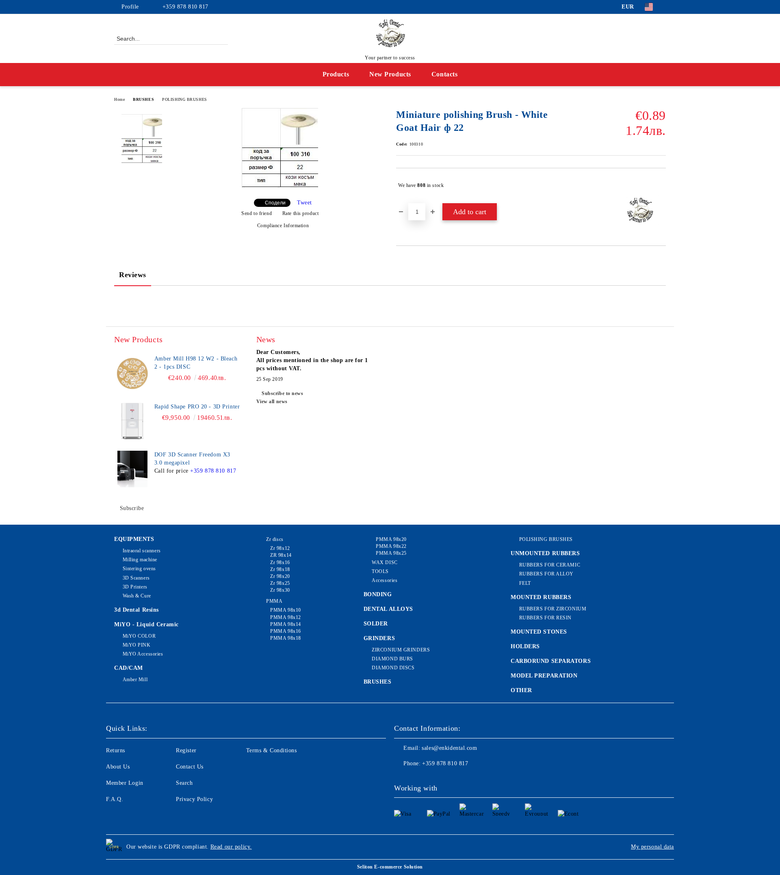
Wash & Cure (137, 596)
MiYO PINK (137, 645)
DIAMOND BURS (392, 659)
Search (184, 783)
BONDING (378, 594)
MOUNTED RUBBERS (541, 597)
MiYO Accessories (143, 654)
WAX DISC (384, 562)
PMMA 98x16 (285, 631)
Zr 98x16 (280, 562)
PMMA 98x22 (391, 546)
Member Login (124, 783)
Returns (115, 750)
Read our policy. (231, 847)
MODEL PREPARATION (544, 676)
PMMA (274, 601)
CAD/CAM (128, 668)
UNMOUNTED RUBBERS (545, 553)
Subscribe (132, 508)
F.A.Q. (114, 799)
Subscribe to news (282, 393)
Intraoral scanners (142, 551)
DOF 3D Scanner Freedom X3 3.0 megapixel (192, 459)
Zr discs (274, 539)
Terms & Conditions (271, 750)
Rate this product (300, 213)
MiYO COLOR (139, 636)
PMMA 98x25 (391, 553)
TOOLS (380, 571)
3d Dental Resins (136, 610)
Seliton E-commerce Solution (390, 867)
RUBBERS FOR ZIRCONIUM (552, 609)
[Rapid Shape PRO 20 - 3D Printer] (132, 421)
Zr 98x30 (280, 590)
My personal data (652, 847)
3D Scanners (136, 578)
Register (186, 750)
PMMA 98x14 (285, 624)
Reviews (132, 275)
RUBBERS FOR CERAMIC (549, 565)
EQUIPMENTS (134, 539)
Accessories (384, 580)
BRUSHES (143, 99)
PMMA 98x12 (285, 617)
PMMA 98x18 (285, 638)
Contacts (444, 74)
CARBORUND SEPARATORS (551, 661)
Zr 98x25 (280, 583)
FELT (525, 583)
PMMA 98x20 (391, 539)
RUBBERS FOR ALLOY (546, 574)
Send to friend (256, 213)
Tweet (304, 203)
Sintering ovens (139, 568)
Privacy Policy (194, 799)
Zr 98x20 (280, 576)
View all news (272, 401)
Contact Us (190, 767)
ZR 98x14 (280, 555)
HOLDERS (525, 646)
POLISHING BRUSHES (184, 99)
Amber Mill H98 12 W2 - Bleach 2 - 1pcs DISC (195, 363)
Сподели (275, 203)
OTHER (521, 690)
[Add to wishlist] (660, 185)
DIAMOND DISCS (393, 668)
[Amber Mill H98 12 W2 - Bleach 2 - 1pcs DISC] (132, 373)
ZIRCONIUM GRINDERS (401, 650)
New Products (390, 74)
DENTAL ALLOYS (388, 609)
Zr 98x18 (280, 569)
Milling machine (140, 559)
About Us (118, 767)
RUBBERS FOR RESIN (545, 618)
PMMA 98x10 (285, 610)
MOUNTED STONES (539, 632)
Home (119, 99)
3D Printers (135, 587)
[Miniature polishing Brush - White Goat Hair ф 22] (280, 185)
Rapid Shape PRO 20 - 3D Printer (197, 407)
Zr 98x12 (280, 548)
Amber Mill (135, 679)
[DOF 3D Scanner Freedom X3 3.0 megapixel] (132, 469)
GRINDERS (379, 638)
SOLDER (376, 624)
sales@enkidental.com (449, 748)
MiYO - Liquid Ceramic (146, 624)
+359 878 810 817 (185, 7)
